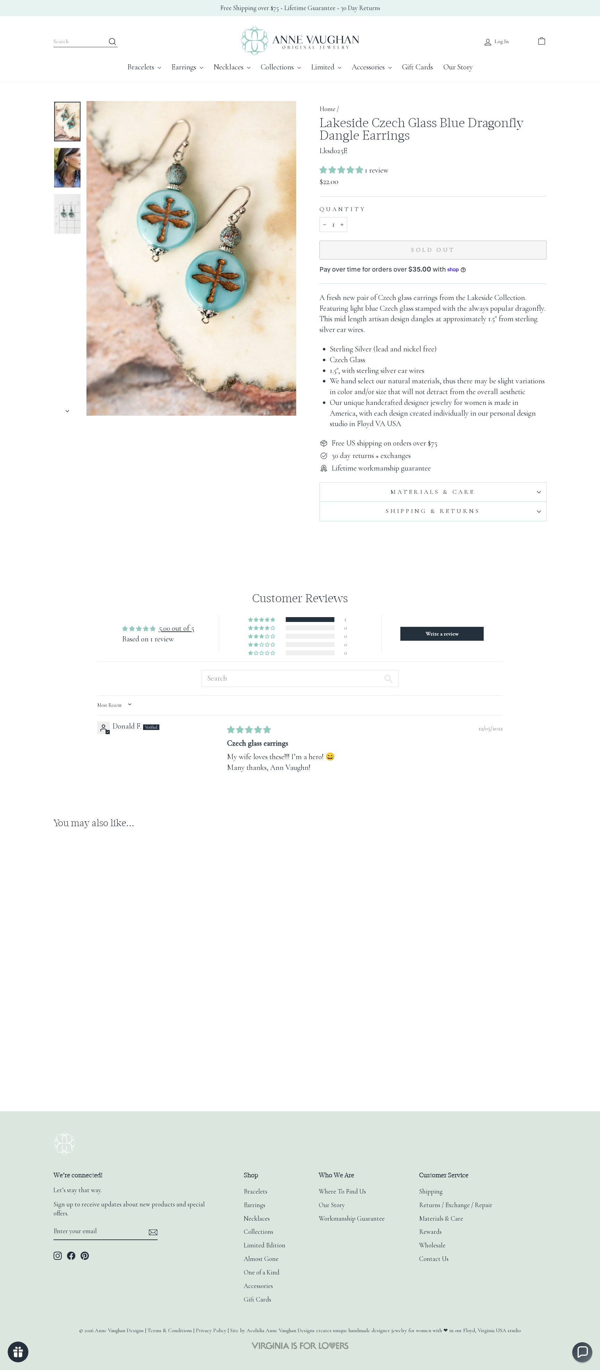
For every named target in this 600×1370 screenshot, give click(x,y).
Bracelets (141, 67)
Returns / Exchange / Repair (455, 1205)
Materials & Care (433, 492)
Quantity (342, 209)
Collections (278, 67)
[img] (249, 729)
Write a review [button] (442, 633)
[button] (342, 170)
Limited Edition (264, 1245)
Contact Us (434, 1259)
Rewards (430, 1232)
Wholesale (432, 1245)
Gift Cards (417, 67)
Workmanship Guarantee (352, 1218)
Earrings (185, 67)
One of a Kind (262, 1272)
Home (327, 109)
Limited (323, 67)
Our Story (458, 67)
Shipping (431, 1191)
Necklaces (229, 67)
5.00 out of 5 (176, 628)
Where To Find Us (342, 1191)
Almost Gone (261, 1259)
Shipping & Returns (432, 511)
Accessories (369, 67)
